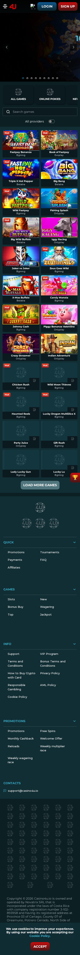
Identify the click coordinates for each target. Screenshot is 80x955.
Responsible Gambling (16, 687)
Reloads (13, 746)
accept (40, 946)
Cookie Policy (17, 696)
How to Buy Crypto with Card (21, 675)
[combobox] (33, 6)
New (43, 599)
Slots (11, 599)
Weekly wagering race (20, 760)
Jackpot (46, 614)
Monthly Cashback (21, 738)
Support (13, 654)
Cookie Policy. (40, 936)
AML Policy (48, 685)
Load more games (40, 485)
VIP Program (49, 654)
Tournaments (49, 552)
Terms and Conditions (15, 663)
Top (10, 614)
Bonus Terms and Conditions (52, 663)
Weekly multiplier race (52, 748)
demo (21, 145)
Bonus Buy (15, 606)
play (20, 138)
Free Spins (47, 731)
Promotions (16, 552)
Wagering (47, 606)
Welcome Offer (51, 738)
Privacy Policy (50, 673)
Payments (15, 559)
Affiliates (14, 567)
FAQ (43, 559)
